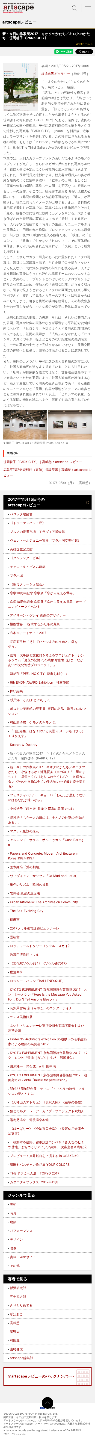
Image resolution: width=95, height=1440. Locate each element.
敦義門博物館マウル (24, 954)
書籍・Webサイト (23, 1257)
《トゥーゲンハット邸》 (27, 523)
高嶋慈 (15, 1323)
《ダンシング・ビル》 (26, 558)
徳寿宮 (15, 919)
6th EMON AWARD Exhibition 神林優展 (39, 682)
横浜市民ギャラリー (55, 74)
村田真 (15, 1340)
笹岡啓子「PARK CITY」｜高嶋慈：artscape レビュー (42, 462)
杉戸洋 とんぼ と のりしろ (30, 700)
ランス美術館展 (21, 1017)
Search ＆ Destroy (23, 745)
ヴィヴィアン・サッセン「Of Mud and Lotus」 (44, 876)
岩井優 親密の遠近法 (25, 893)
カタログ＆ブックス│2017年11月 (34, 1182)
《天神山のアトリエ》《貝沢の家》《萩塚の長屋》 (47, 1102)
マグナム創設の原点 (24, 831)
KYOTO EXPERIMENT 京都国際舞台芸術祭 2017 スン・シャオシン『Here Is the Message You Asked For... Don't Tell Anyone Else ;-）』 (47, 994)
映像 (13, 1248)
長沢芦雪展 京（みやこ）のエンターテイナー (42, 1008)
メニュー (88, 8)
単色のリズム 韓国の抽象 (29, 884)
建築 (13, 1222)
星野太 (15, 1332)
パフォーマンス (21, 1231)
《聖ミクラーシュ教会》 (27, 584)
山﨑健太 (16, 1349)
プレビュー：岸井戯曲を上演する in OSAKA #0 (44, 1156)
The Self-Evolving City (26, 911)
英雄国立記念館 (21, 549)
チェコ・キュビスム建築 (27, 567)
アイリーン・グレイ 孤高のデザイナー (38, 615)
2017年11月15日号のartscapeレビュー (26, 502)
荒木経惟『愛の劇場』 (26, 867)
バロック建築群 (21, 514)
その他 (15, 1266)
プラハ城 (16, 575)
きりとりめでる (21, 1305)
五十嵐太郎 (18, 1296)
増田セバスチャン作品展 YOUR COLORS (40, 1164)
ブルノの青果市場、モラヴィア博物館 (37, 532)
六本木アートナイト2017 (28, 633)
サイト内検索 (74, 8)
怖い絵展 (16, 691)
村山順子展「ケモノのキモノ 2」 (34, 722)
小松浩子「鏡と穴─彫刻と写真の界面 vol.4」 (42, 809)
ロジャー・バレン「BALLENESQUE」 (37, 981)
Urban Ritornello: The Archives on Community (44, 902)
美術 (13, 1204)
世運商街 (16, 972)
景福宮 (15, 937)
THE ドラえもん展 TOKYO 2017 (34, 1173)
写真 (13, 1213)
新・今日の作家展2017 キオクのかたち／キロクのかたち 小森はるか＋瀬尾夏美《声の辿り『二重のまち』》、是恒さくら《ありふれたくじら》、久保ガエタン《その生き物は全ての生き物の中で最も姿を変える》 (47, 776)
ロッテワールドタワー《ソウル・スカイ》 (40, 946)
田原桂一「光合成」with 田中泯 (33, 1066)
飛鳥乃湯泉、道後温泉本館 (29, 1120)
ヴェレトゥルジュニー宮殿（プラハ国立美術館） (45, 540)
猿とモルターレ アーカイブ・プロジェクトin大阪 (46, 1111)
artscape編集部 (21, 1358)
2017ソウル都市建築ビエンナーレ (34, 928)
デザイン (16, 1239)
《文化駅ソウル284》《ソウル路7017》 (39, 963)
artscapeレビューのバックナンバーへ (43, 1376)
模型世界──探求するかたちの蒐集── (37, 624)
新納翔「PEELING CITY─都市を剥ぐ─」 (39, 674)
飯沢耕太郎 (18, 1288)
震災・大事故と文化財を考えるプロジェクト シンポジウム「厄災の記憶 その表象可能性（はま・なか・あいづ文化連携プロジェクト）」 (47, 660)
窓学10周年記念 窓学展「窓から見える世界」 (43, 593)
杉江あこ (16, 1314)
